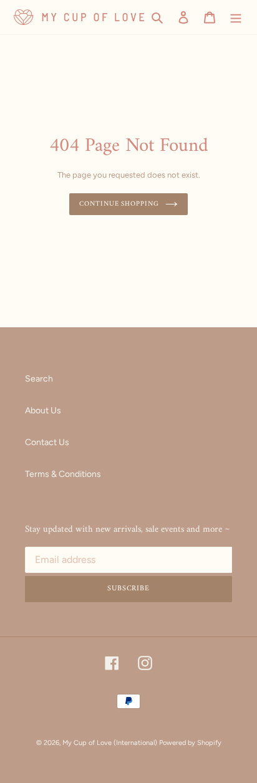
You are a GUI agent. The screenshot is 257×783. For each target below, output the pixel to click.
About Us (43, 410)
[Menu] (236, 17)
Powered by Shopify (190, 743)
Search (39, 378)
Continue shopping (118, 204)
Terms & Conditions (63, 474)
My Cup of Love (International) (109, 743)
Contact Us (47, 442)
